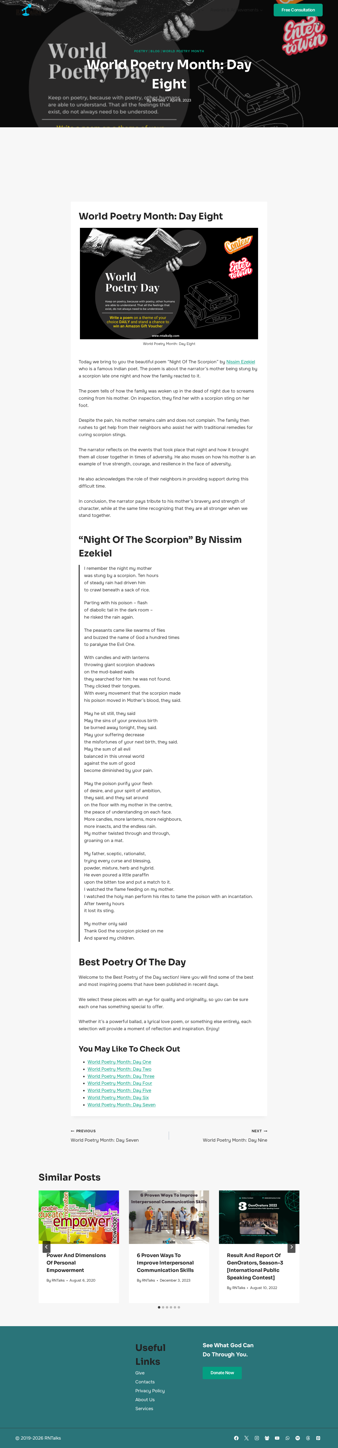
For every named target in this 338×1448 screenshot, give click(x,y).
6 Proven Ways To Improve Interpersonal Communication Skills (165, 1262)
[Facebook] (236, 1438)
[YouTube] (277, 1438)
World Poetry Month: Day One (119, 1062)
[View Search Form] (318, 24)
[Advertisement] (169, 164)
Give (140, 1373)
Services (144, 1408)
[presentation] (79, 1217)
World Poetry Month (183, 51)
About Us (145, 1399)
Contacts (145, 1382)
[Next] (291, 1247)
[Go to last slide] (46, 1247)
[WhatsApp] (287, 1438)
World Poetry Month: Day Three (121, 1076)
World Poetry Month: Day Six (118, 1097)
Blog (155, 51)
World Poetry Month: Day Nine (235, 1136)
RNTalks (158, 100)
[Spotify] (297, 1438)
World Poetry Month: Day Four (120, 1083)
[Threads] (308, 1438)
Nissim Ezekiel (240, 362)
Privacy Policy (150, 1391)
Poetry (141, 51)
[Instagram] (256, 1438)
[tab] (159, 1307)
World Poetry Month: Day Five (119, 1090)
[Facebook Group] (267, 1438)
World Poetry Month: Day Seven (122, 1104)
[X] (246, 1438)
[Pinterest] (318, 1438)
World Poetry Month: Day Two (119, 1069)
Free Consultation (298, 9)
